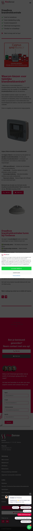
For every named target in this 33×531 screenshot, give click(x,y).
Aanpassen (16, 272)
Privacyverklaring (16, 275)
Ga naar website (16, 268)
